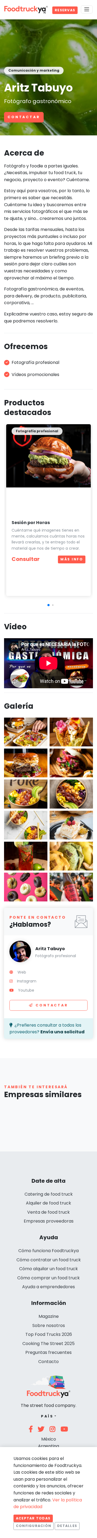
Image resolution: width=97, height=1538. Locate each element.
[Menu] (87, 9)
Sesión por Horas (31, 522)
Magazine (49, 1316)
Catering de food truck (49, 1194)
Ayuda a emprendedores (48, 1287)
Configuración (33, 1525)
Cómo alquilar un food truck (48, 1269)
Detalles (67, 1525)
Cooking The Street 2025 (48, 1343)
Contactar (24, 117)
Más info (71, 559)
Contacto (48, 1361)
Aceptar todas (33, 1518)
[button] (48, 605)
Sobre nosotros (48, 1325)
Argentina (48, 1446)
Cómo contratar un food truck (48, 1260)
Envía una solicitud (62, 1032)
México (48, 1439)
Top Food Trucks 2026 (48, 1334)
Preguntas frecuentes (48, 1352)
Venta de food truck (48, 1212)
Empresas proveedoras (49, 1221)
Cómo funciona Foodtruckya (48, 1251)
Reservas (65, 10)
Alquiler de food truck (48, 1203)
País (47, 1416)
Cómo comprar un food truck (48, 1278)
